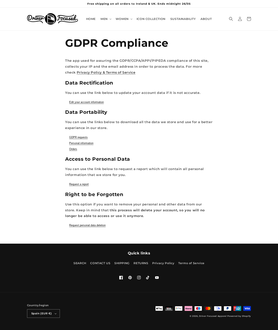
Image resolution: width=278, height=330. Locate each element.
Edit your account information (86, 102)
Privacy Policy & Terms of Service (106, 72)
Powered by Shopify (239, 316)
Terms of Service (191, 263)
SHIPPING (122, 263)
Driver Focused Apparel (213, 316)
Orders (73, 149)
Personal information (81, 143)
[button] (105, 19)
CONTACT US (100, 263)
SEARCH (79, 263)
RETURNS (141, 263)
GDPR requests (78, 137)
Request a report (79, 184)
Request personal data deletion (87, 225)
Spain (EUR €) (41, 313)
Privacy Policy (163, 263)
